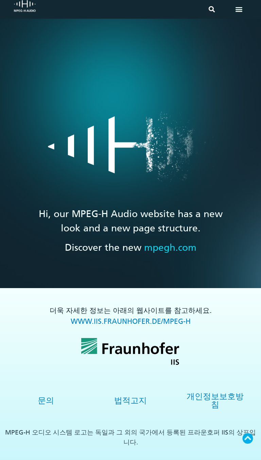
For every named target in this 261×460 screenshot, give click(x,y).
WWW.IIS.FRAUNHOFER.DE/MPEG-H (131, 321)
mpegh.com (170, 247)
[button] (211, 9)
